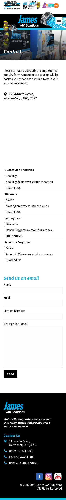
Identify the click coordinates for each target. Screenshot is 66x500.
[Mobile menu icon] (58, 20)
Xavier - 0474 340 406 (21, 457)
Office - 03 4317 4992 (21, 451)
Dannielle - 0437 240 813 (23, 463)
